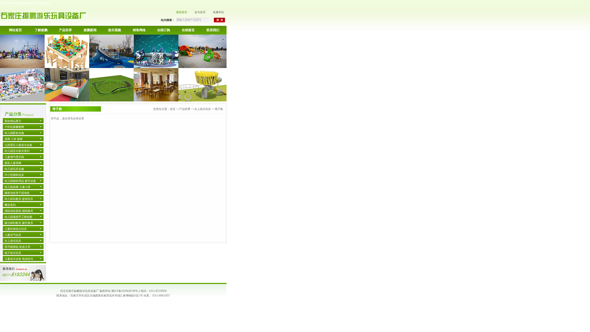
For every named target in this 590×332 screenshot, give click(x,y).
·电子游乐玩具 (12, 253)
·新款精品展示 (12, 121)
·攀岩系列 (10, 205)
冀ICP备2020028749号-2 (125, 291)
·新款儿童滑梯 (12, 163)
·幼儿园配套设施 (14, 133)
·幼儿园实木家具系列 (17, 151)
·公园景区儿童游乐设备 (18, 145)
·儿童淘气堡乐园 (14, 157)
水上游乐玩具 (202, 109)
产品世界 (65, 30)
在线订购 (163, 30)
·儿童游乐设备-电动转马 (18, 259)
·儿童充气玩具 (12, 235)
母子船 (219, 109)
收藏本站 (218, 12)
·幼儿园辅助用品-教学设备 (20, 181)
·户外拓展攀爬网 (14, 127)
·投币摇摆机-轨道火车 (17, 247)
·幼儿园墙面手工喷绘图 (18, 217)
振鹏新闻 (90, 30)
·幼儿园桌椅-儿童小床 (17, 187)
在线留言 (188, 30)
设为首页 (200, 12)
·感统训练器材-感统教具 (18, 211)
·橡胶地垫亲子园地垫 (17, 193)
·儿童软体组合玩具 (15, 229)
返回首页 (181, 12)
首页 (172, 109)
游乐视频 (114, 30)
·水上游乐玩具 (12, 241)
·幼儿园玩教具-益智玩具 (18, 199)
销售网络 (139, 30)
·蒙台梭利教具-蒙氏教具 (18, 223)
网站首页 (15, 30)
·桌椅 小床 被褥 (13, 139)
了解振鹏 (41, 30)
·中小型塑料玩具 (14, 175)
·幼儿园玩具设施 (14, 169)
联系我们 (212, 30)
